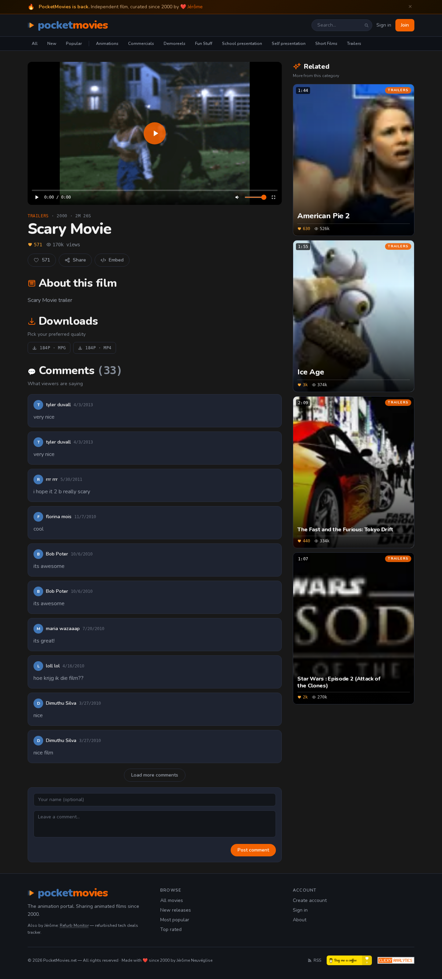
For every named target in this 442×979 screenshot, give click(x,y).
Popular (74, 43)
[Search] (366, 25)
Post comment (253, 850)
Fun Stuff (203, 43)
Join (405, 25)
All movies (171, 900)
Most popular (174, 919)
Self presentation (289, 43)
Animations (107, 43)
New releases (175, 910)
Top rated (171, 929)
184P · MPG (53, 347)
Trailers (354, 43)
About (299, 919)
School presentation (242, 43)
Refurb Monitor (74, 925)
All (35, 43)
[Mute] (237, 197)
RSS (317, 960)
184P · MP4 (98, 347)
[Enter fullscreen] (273, 197)
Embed (116, 260)
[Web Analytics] (395, 960)
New (51, 43)
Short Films (326, 43)
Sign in (383, 25)
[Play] (155, 133)
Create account (310, 900)
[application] (155, 133)
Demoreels (174, 43)
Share (79, 260)
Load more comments (154, 775)
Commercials (141, 43)
